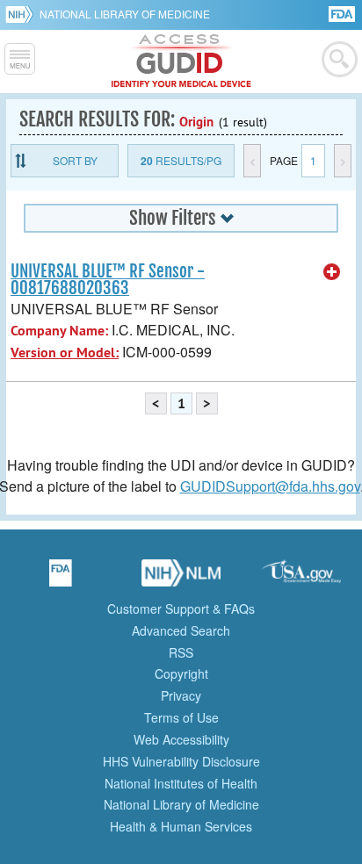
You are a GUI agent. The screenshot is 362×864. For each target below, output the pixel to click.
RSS (181, 652)
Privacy (181, 695)
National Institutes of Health (181, 783)
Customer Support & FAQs (181, 608)
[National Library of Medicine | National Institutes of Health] (181, 578)
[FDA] (343, 12)
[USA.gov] (301, 578)
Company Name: (59, 330)
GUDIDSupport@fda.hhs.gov (270, 486)
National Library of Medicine (125, 13)
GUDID (181, 61)
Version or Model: (65, 352)
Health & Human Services (181, 826)
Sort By (75, 160)
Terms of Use (181, 717)
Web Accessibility (181, 739)
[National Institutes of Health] (22, 14)
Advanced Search (181, 630)
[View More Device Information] (332, 272)
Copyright (181, 673)
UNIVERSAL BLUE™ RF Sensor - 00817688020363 (108, 280)
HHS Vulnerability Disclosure (181, 761)
